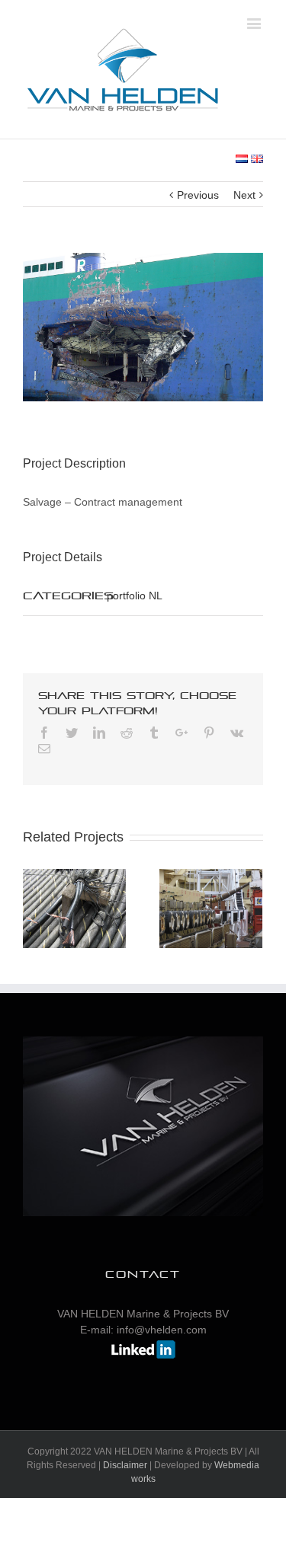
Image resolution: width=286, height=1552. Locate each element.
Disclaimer (125, 1465)
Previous (198, 195)
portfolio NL (134, 595)
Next (244, 195)
